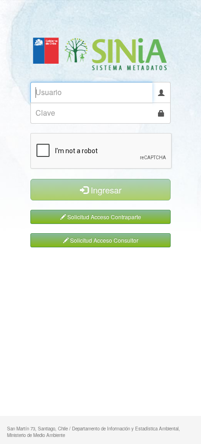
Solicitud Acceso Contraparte (103, 217)
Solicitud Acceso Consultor (103, 240)
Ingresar (105, 190)
